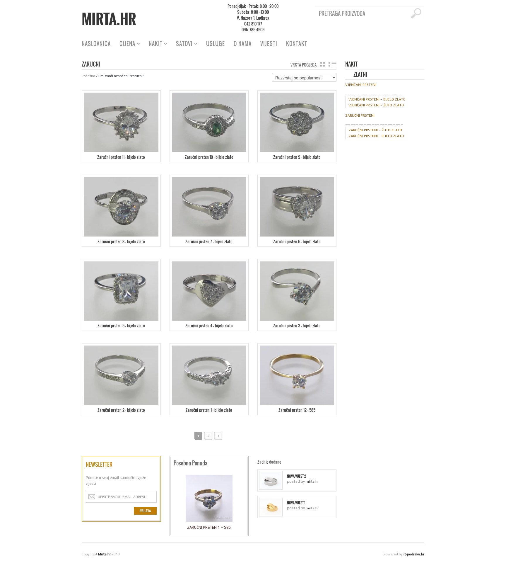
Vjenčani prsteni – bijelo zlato (377, 99)
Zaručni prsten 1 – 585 (209, 527)
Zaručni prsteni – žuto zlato (375, 130)
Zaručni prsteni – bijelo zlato (376, 136)
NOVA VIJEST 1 (296, 503)
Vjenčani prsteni (360, 85)
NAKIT (153, 44)
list (332, 64)
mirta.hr (312, 481)
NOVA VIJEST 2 (296, 476)
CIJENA (125, 44)
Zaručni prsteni (360, 115)
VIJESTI (268, 43)
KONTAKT (296, 43)
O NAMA (243, 43)
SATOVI (182, 44)
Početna (88, 76)
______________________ (374, 92)
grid (322, 64)
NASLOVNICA (96, 43)
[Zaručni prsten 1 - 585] (209, 500)
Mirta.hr (109, 19)
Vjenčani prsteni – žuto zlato (376, 105)
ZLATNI (360, 75)
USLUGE (215, 43)
